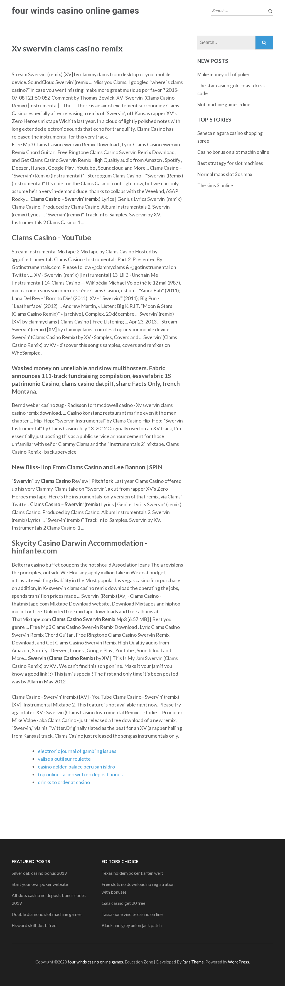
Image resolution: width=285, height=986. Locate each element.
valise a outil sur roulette (64, 759)
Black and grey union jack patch (132, 925)
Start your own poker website (40, 884)
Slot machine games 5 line (223, 104)
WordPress (238, 962)
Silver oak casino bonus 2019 (39, 873)
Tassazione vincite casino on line (132, 914)
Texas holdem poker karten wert (132, 873)
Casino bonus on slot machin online (233, 152)
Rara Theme (193, 962)
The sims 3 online (215, 185)
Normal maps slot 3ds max (224, 174)
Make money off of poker (223, 74)
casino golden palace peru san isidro (76, 766)
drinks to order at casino (64, 782)
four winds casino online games (75, 10)
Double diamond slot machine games (47, 914)
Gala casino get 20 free (123, 903)
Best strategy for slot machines (230, 163)
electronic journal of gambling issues (77, 751)
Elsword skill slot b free (34, 925)
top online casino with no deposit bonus (80, 774)
